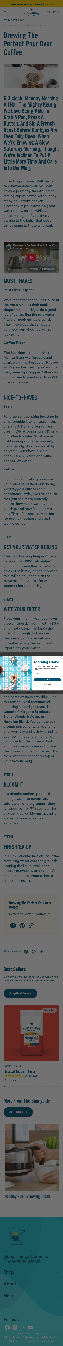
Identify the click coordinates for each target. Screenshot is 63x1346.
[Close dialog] (61, 657)
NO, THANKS (47, 684)
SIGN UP (47, 679)
